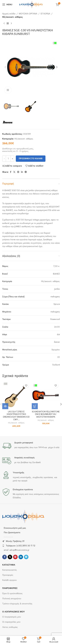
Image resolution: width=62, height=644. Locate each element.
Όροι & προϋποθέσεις (12, 593)
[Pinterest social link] (18, 172)
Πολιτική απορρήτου (11, 598)
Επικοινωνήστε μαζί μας (15, 527)
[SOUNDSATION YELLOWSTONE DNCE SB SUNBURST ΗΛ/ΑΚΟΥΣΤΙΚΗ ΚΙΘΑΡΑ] (46, 395)
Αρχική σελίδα (8, 13)
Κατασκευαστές (9, 569)
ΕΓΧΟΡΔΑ (45, 13)
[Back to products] (7, 23)
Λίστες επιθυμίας (10, 627)
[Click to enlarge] (8, 90)
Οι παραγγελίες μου (11, 621)
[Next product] (11, 23)
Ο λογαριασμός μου (11, 616)
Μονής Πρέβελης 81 (15, 541)
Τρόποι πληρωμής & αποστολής (17, 603)
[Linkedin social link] (22, 172)
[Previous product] (4, 23)
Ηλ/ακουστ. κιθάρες (12, 16)
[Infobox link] (31, 445)
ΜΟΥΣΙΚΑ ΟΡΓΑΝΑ (28, 13)
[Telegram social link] (26, 172)
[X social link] (14, 172)
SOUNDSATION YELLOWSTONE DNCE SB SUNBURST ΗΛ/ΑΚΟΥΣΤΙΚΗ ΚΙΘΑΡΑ (46, 414)
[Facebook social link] (10, 172)
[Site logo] (31, 4)
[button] (5, 67)
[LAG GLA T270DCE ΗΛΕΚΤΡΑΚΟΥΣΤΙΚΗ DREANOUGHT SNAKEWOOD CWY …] (16, 395)
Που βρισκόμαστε (12, 532)
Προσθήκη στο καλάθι (30, 158)
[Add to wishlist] (26, 385)
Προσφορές (7, 574)
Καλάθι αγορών (9, 580)
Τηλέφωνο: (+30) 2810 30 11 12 (20, 545)
